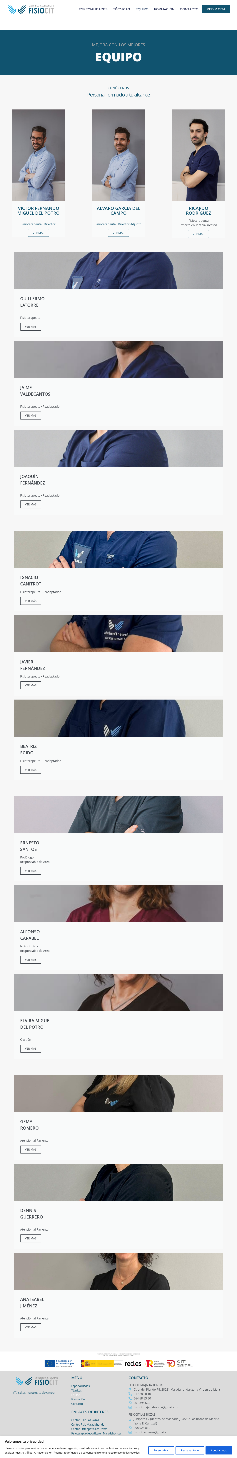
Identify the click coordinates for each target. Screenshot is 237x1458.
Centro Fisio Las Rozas (85, 1420)
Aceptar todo (219, 1450)
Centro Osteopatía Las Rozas (89, 1429)
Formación (164, 9)
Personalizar (161, 1450)
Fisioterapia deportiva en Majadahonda (96, 1433)
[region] (118, 1447)
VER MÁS (38, 233)
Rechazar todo (190, 1450)
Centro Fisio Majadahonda (87, 1424)
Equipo (142, 9)
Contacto (189, 9)
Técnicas (121, 9)
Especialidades (93, 9)
